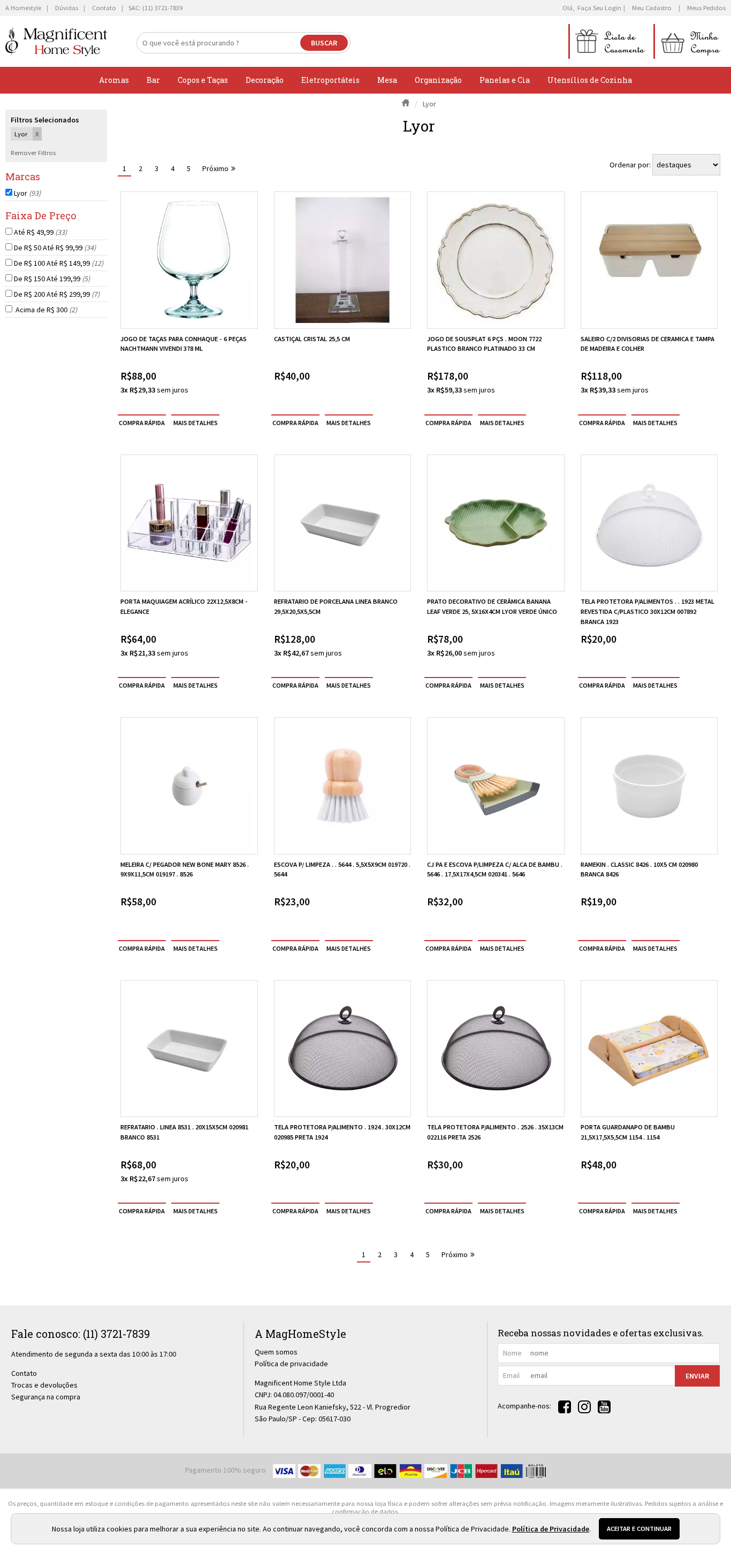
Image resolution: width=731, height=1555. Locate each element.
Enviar (697, 1376)
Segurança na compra (45, 1397)
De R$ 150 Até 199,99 (52, 278)
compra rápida (142, 422)
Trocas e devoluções (44, 1385)
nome (512, 1353)
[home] (56, 41)
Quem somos (276, 1352)
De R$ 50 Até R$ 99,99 (55, 247)
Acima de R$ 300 (45, 309)
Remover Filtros (33, 153)
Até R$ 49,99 (40, 232)
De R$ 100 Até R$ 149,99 (58, 263)
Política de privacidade (291, 1363)
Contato (24, 1373)
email (511, 1375)
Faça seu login (599, 8)
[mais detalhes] (195, 422)
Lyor (27, 193)
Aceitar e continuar (639, 1529)
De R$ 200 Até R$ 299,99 (57, 294)
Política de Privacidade (550, 1529)
